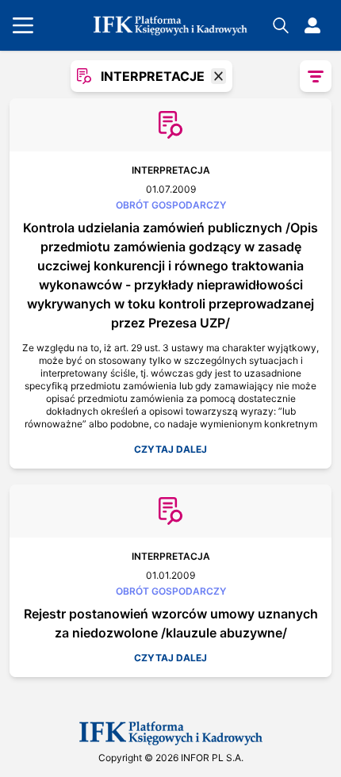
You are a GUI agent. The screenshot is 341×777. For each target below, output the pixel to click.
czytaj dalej (170, 449)
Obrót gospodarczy (171, 205)
